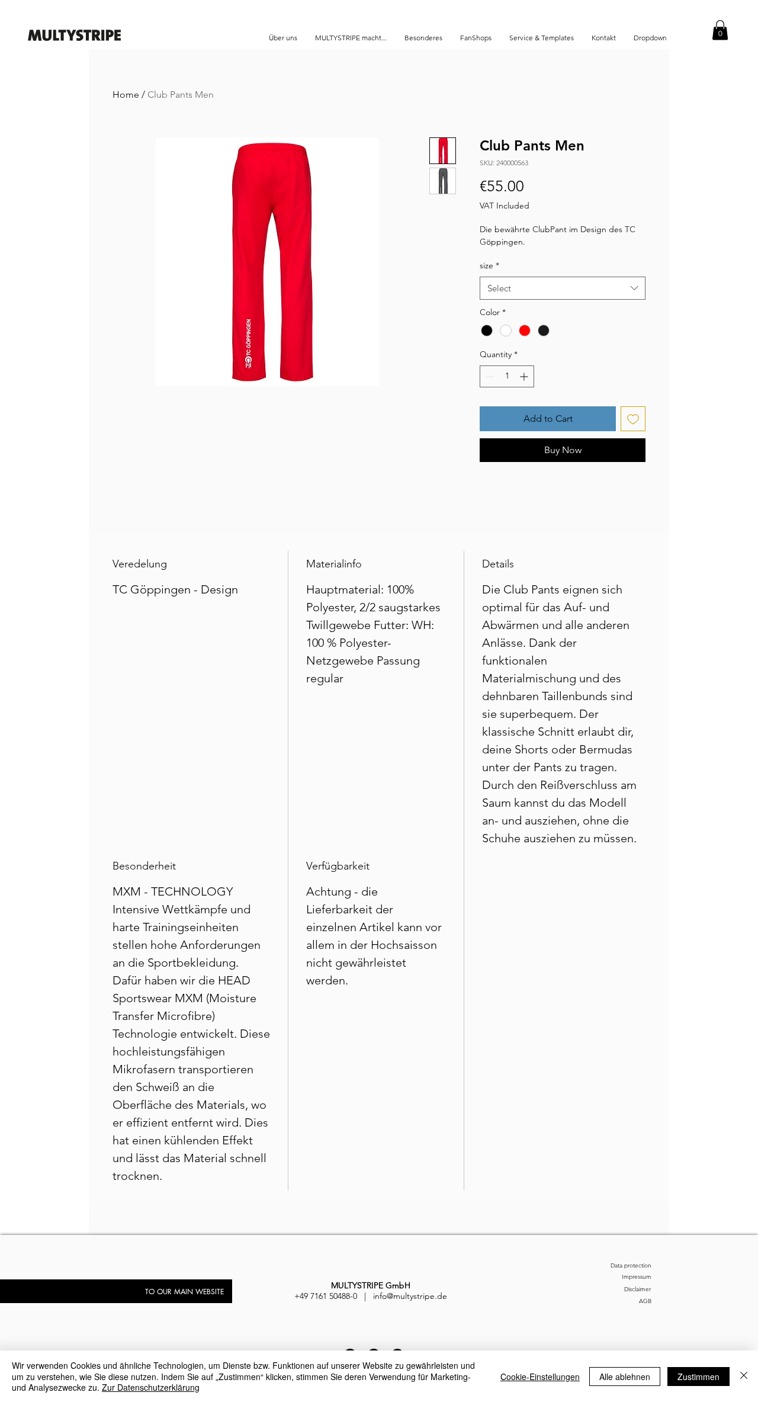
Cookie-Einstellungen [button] (540, 1376)
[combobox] (562, 288)
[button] (720, 30)
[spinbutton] (507, 376)
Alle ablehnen (624, 1376)
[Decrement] (488, 376)
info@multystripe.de (410, 1296)
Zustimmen (698, 1376)
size (489, 265)
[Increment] (525, 376)
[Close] (744, 1376)
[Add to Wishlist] (633, 418)
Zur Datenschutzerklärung (151, 1387)
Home (126, 94)
